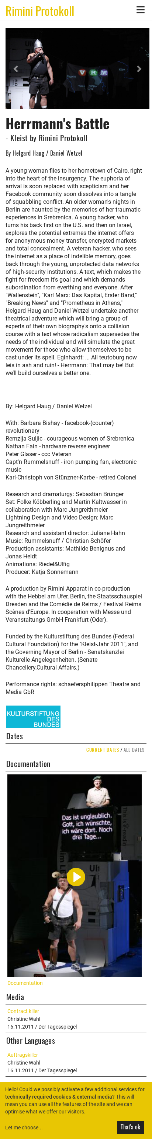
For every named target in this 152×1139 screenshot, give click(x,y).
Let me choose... (24, 1127)
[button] (16, 68)
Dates (14, 735)
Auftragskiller (22, 1055)
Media (15, 996)
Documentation (28, 763)
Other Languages (30, 1040)
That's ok (130, 1126)
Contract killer (23, 1011)
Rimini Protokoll (40, 10)
